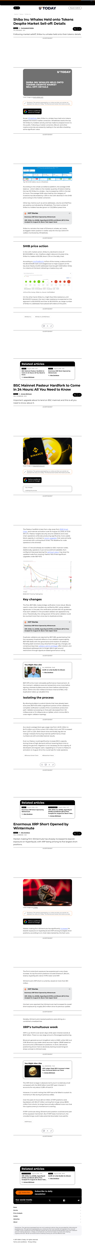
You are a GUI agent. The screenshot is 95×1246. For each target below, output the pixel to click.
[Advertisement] (47, 52)
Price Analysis (53, 807)
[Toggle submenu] (80, 1207)
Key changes (28, 487)
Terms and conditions (20, 1242)
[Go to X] (50, 1200)
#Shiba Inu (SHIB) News (42, 316)
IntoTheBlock (51, 292)
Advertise (16, 1219)
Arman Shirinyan (29, 377)
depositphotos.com (39, 466)
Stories (15, 1210)
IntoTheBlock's (38, 261)
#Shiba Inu (28, 316)
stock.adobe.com (38, 97)
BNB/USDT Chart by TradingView (33, 594)
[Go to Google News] (32, 111)
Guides (15, 1216)
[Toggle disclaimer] (25, 103)
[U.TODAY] (47, 8)
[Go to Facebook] (64, 1200)
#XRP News (28, 1121)
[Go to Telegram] (78, 1200)
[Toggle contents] (41, 764)
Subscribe (26, 1193)
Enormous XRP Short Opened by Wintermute (39, 217)
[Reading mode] (43, 326)
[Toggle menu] (16, 7)
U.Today (35, 907)
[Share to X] (75, 29)
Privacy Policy (32, 1242)
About (15, 1222)
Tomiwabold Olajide (27, 28)
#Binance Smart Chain (31, 755)
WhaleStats (32, 118)
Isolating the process (31, 490)
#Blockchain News (48, 755)
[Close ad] (94, 1)
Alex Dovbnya (54, 375)
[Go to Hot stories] (69, 213)
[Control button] (79, 29)
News (15, 28)
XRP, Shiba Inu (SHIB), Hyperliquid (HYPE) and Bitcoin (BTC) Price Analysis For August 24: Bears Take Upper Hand (46, 221)
